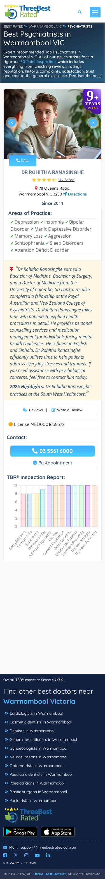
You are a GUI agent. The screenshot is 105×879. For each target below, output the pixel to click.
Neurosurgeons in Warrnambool (38, 756)
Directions (77, 194)
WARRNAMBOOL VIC (45, 26)
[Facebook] (5, 855)
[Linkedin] (48, 855)
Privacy (11, 863)
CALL (24, 160)
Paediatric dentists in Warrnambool (41, 774)
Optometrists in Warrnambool (36, 765)
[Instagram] (26, 855)
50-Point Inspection (38, 61)
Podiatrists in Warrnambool (34, 800)
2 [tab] (54, 147)
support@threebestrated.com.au (48, 847)
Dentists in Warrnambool (32, 730)
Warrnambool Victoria (39, 701)
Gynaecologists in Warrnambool (38, 748)
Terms (30, 863)
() (67, 179)
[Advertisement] (52, 620)
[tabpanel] (52, 125)
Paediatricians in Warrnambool (37, 783)
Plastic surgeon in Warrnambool (38, 791)
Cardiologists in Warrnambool (36, 713)
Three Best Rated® (49, 874)
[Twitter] (16, 855)
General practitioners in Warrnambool (43, 739)
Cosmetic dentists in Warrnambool (41, 722)
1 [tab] (50, 147)
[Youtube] (37, 855)
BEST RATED (14, 26)
